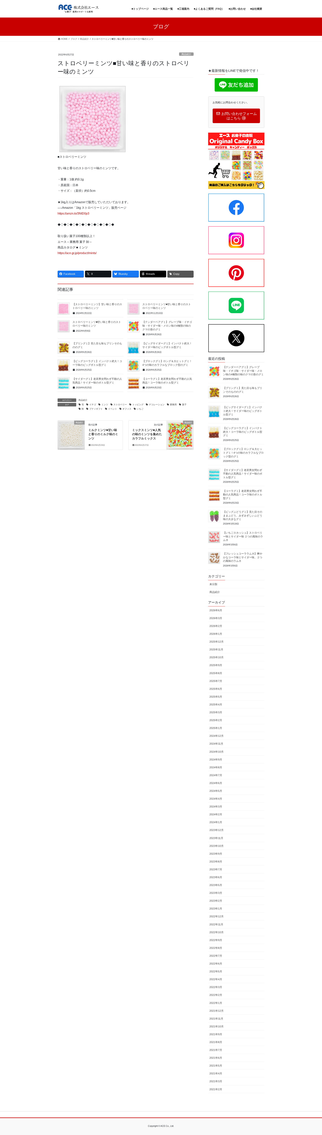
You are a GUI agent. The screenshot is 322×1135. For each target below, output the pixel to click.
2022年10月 (216, 932)
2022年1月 (215, 1002)
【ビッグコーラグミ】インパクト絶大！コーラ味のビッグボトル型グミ (242, 432)
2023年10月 (216, 845)
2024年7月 (215, 775)
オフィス (126, 409)
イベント (112, 409)
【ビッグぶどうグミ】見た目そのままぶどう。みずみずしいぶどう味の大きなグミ (242, 515)
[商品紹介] (71, 434)
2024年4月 (215, 798)
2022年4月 (215, 979)
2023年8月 (215, 861)
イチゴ (92, 404)
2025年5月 (215, 696)
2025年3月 (215, 712)
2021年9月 (215, 1034)
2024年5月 (215, 790)
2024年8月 (215, 767)
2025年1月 (215, 728)
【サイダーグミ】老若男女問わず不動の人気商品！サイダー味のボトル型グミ (242, 474)
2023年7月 (215, 869)
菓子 (184, 404)
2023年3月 (215, 892)
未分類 (213, 584)
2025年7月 (215, 681)
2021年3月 (215, 1081)
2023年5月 (215, 885)
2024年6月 (215, 783)
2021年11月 (216, 1018)
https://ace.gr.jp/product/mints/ (77, 253)
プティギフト (96, 409)
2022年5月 (215, 971)
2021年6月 (215, 1057)
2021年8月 (215, 1042)
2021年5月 (215, 1065)
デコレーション (157, 404)
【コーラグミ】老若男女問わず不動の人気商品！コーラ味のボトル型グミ (242, 494)
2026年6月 (215, 610)
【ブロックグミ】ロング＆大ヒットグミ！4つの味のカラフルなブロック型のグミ (243, 452)
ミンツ (104, 404)
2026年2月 (215, 625)
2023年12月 (216, 830)
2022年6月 (215, 963)
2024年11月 (216, 743)
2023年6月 (215, 877)
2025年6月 (215, 688)
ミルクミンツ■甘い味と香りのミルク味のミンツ (103, 434)
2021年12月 (216, 1010)
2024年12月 (216, 735)
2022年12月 (216, 916)
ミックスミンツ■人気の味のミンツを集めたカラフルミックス (147, 434)
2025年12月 (216, 641)
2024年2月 (215, 814)
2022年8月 (215, 947)
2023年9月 (215, 853)
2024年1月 (215, 822)
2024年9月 (215, 759)
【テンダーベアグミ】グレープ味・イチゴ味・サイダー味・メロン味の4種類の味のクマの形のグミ (167, 325)
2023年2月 (215, 900)
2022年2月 (215, 994)
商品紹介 (186, 54)
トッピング (137, 404)
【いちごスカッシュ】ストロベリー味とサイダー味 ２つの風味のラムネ (243, 536)
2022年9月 (215, 940)
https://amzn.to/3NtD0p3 (73, 213)
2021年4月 (215, 1073)
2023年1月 (215, 908)
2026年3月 (215, 618)
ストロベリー (120, 404)
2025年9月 (215, 665)
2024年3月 (215, 806)
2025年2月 (215, 720)
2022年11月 (216, 924)
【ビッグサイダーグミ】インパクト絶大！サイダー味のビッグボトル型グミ (242, 411)
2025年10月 (216, 657)
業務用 (173, 404)
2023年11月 (216, 838)
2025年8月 (215, 673)
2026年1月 (215, 633)
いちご (140, 409)
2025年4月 (215, 704)
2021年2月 (215, 1089)
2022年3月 (215, 987)
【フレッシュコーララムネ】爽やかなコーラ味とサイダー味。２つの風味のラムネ (242, 557)
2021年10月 (216, 1026)
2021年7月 (215, 1049)
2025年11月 (216, 649)
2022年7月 (215, 955)
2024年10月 (216, 751)
